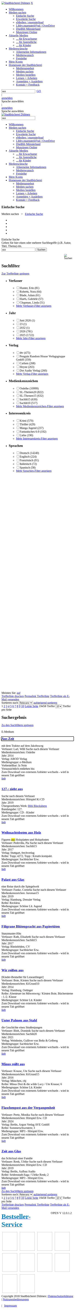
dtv (21, 352)
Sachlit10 (25, 403)
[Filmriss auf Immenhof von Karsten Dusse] (27, 1291)
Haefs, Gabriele (29, 298)
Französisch (26, 460)
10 (22, 706)
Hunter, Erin (27, 288)
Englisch (25, 456)
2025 (22, 335)
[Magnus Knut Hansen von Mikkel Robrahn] (9, 1249)
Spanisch (25, 467)
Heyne (23, 366)
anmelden (7, 98)
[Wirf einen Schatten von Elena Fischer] (9, 1291)
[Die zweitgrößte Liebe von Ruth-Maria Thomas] (44, 1270)
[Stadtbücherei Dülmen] (15, 3)
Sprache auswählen (12, 101)
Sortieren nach (9, 702)
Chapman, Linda (29, 302)
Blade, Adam (27, 295)
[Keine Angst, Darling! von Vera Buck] (44, 1249)
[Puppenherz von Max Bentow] (27, 1270)
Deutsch (24, 452)
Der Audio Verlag (30, 370)
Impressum (10, 1305)
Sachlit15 (25, 399)
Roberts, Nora (28, 291)
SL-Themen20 (28, 392)
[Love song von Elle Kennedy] (27, 1249)
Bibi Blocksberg (37, 805)
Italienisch (25, 463)
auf (18, 692)
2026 (22, 331)
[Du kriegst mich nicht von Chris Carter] (9, 1270)
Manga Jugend (28, 428)
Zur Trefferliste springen (15, 273)
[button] (69, 257)
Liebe (23, 435)
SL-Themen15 (28, 395)
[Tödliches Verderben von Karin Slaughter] (62, 1270)
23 (21, 324)
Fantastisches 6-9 (29, 431)
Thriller (24, 424)
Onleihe (24, 388)
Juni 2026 (25, 320)
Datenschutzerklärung (60, 1296)
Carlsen (24, 363)
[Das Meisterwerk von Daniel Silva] (62, 1249)
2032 (22, 327)
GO (39, 91)
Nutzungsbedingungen (16, 1299)
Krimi (23, 420)
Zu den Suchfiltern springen (17, 725)
